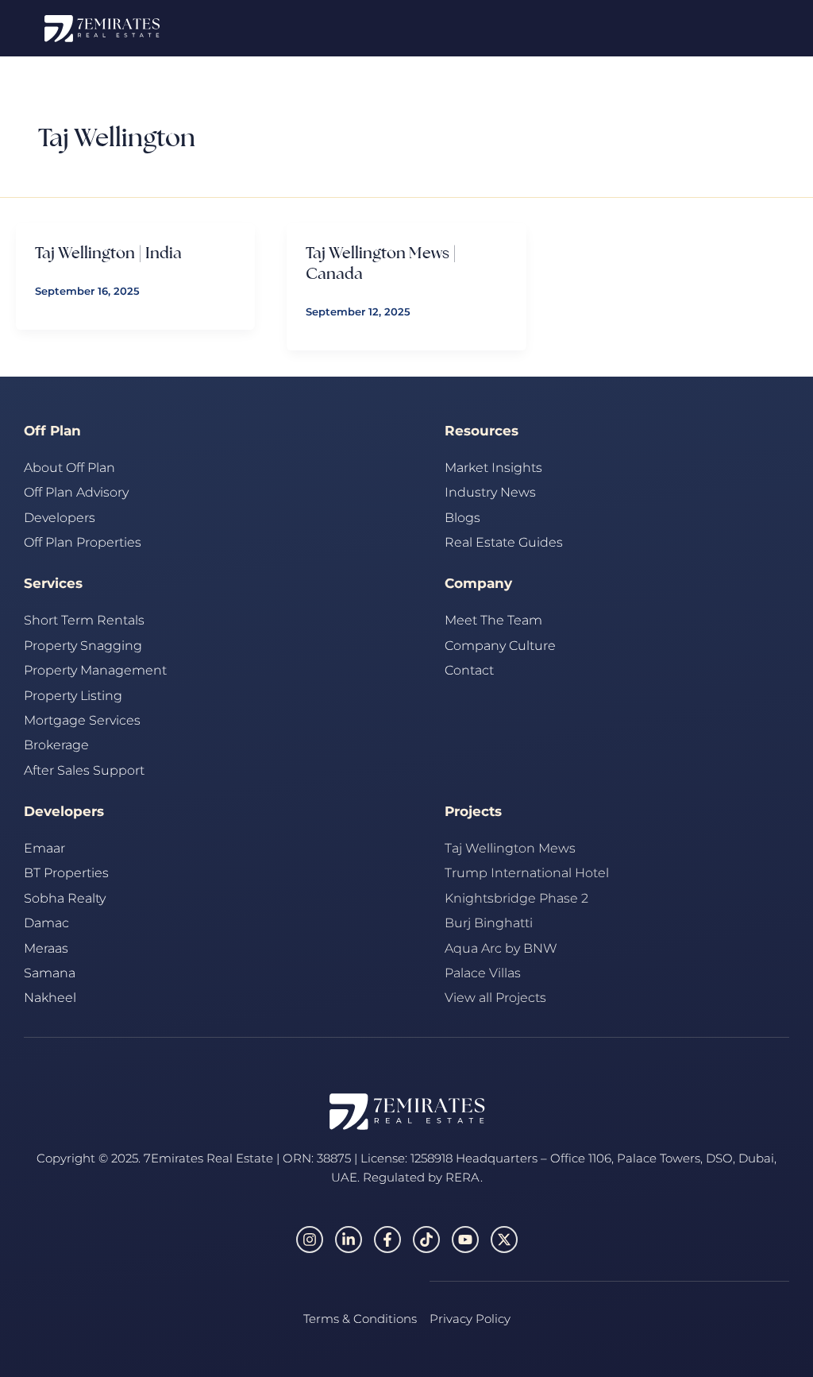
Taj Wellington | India (108, 252)
